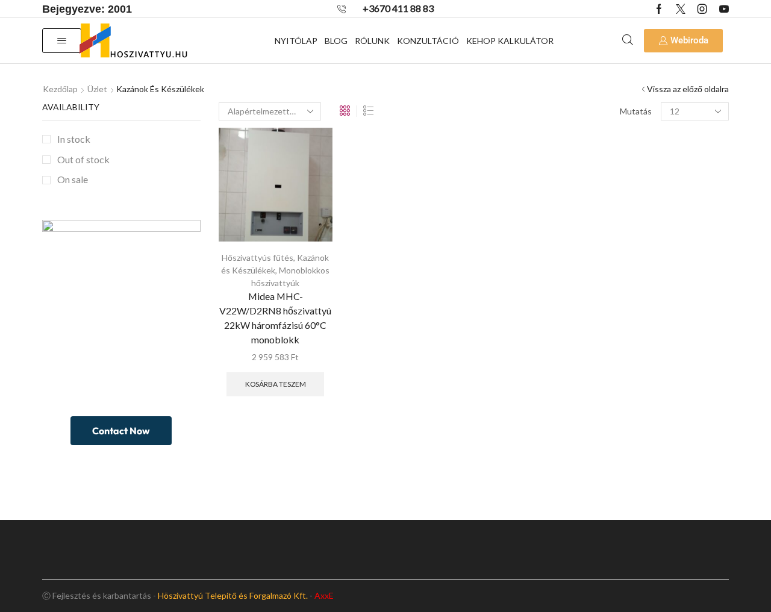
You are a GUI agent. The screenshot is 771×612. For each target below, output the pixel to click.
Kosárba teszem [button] (275, 384)
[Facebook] (659, 9)
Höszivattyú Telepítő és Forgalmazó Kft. (233, 595)
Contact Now (121, 431)
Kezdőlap (60, 89)
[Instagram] (702, 9)
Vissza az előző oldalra (688, 89)
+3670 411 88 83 (398, 8)
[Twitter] (680, 9)
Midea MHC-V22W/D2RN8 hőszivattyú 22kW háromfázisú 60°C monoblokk (275, 317)
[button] (61, 40)
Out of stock (83, 159)
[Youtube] (724, 9)
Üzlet (97, 89)
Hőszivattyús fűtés (257, 257)
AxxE (324, 595)
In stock (73, 139)
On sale (72, 179)
